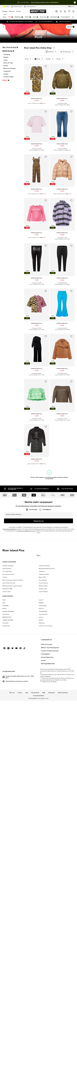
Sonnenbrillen (43, 580)
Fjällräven (42, 623)
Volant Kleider (6, 568)
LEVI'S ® (41, 608)
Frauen (4, 11)
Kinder (18, 11)
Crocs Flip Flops (7, 571)
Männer (12, 11)
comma (41, 617)
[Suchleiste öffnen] (72, 17)
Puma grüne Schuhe (8, 574)
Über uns (12, 692)
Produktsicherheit (38, 695)
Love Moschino (43, 614)
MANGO (41, 603)
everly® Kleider (43, 591)
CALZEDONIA (43, 611)
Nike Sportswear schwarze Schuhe (12, 580)
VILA (3, 603)
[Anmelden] (61, 11)
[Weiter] (68, 17)
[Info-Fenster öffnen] (75, 2)
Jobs (26, 692)
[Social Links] (4, 648)
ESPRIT (41, 620)
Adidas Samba (43, 586)
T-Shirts (4, 577)
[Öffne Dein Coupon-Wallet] (56, 11)
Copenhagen (43, 605)
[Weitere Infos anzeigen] (36, 105)
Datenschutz (35, 692)
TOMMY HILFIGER (7, 620)
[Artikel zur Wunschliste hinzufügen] (46, 66)
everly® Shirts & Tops (8, 583)
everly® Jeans (6, 591)
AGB (43, 692)
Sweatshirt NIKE (7, 588)
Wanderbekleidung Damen (47, 568)
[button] (51, 51)
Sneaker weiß (43, 588)
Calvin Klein (5, 614)
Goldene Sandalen (8, 565)
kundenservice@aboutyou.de (26, 531)
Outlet (7, 6)
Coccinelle (5, 623)
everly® (41, 600)
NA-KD (4, 608)
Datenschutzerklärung (9, 529)
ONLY (4, 600)
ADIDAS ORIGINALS (8, 611)
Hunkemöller (6, 626)
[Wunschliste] (69, 11)
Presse (20, 692)
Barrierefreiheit (63, 692)
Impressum (51, 692)
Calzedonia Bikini (44, 574)
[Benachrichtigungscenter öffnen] (65, 11)
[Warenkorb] (73, 11)
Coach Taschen (43, 583)
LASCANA (5, 605)
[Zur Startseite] (13, 640)
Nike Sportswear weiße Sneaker (12, 586)
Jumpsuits (42, 571)
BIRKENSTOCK (6, 617)
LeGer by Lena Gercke (45, 626)
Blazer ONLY (42, 577)
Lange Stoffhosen (44, 565)
